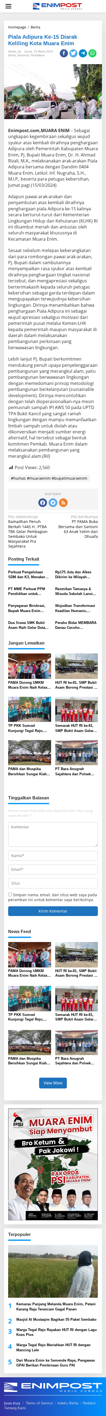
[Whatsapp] (92, 53)
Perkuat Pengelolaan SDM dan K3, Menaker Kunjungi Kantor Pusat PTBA (27, 575)
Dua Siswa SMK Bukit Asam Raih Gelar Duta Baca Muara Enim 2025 (27, 625)
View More (53, 1083)
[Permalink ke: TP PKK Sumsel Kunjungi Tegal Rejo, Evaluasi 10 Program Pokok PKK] (29, 709)
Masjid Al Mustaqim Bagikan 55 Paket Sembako (56, 1319)
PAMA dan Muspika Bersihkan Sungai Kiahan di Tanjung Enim (29, 771)
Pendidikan (37, 55)
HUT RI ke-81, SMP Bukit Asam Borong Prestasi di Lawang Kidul (76, 685)
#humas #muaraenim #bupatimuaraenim (49, 478)
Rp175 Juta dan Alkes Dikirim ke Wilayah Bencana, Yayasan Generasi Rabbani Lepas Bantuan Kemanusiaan (75, 575)
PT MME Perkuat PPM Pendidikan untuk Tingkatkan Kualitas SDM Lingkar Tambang (29, 591)
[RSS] (63, 502)
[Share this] (64, 53)
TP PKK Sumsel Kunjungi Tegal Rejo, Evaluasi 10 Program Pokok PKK (25, 728)
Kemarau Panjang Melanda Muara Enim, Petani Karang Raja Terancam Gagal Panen (56, 1306)
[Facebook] (42, 502)
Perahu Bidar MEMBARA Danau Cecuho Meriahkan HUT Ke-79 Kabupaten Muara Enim (75, 625)
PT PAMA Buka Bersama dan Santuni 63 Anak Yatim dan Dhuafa (78, 526)
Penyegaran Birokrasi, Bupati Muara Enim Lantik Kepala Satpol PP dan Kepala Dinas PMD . (28, 608)
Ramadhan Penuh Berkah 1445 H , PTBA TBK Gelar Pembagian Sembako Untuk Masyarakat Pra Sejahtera (28, 531)
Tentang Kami (15, 1408)
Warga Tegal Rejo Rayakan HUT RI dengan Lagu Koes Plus (56, 1332)
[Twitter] (53, 502)
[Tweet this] (73, 53)
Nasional (23, 55)
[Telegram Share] (83, 53)
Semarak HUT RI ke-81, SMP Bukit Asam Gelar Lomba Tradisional (74, 728)
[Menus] (8, 6)
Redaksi (89, 1403)
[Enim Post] (57, 5)
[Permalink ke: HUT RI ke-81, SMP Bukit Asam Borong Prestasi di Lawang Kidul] (76, 665)
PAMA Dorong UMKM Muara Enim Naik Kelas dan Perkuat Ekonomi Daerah (27, 685)
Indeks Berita (67, 1403)
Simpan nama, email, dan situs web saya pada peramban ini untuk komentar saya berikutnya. (52, 897)
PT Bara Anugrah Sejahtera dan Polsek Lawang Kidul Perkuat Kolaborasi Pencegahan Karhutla (75, 771)
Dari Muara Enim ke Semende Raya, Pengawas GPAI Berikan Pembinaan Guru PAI (55, 1362)
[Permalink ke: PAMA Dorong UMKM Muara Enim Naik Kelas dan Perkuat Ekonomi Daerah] (29, 665)
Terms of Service (39, 1403)
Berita (12, 55)
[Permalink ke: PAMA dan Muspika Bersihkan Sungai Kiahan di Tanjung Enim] (29, 752)
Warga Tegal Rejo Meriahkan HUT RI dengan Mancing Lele (53, 1347)
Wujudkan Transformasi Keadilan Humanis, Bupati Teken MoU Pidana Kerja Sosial (75, 608)
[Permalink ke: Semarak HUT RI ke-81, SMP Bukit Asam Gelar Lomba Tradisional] (76, 709)
